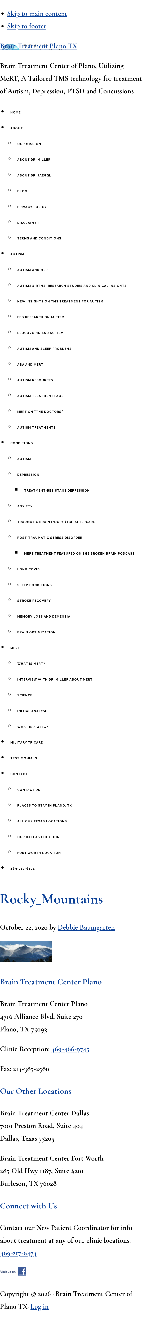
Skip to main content (37, 13)
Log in (39, 1306)
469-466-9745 (70, 1049)
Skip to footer (26, 26)
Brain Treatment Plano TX (38, 46)
